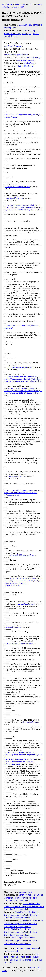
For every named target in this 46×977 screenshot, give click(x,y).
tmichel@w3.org (25, 66)
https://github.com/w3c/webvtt (18, 643)
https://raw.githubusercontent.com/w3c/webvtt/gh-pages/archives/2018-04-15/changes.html (23, 492)
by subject (24, 957)
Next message (29, 31)
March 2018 (18, 7)
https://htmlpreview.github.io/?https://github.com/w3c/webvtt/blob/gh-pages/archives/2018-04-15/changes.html (23, 207)
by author (34, 957)
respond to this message (28, 948)
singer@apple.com (25, 60)
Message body (25, 25)
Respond (37, 25)
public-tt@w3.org (32, 57)
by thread (13, 957)
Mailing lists (19, 4)
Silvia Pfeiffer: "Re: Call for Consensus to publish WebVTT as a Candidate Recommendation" (23, 898)
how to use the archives (20, 960)
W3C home (7, 4)
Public (30, 4)
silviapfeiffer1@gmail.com (16, 55)
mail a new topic (11, 951)
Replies (14, 36)
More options (10, 28)
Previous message (12, 33)
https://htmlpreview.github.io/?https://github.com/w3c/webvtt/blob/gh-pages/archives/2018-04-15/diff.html (23, 390)
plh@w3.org (28, 63)
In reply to (26, 33)
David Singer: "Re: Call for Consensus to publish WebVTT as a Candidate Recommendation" (20, 941)
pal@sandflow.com (13, 46)
